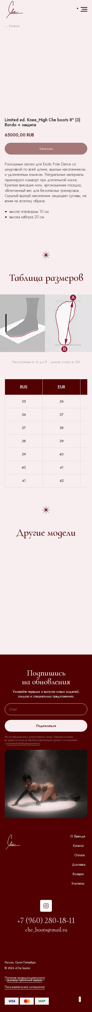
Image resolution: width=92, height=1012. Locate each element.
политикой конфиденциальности (23, 743)
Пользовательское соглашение (25, 987)
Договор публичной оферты (24, 980)
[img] (46, 906)
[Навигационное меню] (84, 9)
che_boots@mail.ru (46, 929)
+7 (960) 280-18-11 (46, 920)
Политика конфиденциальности (25, 978)
